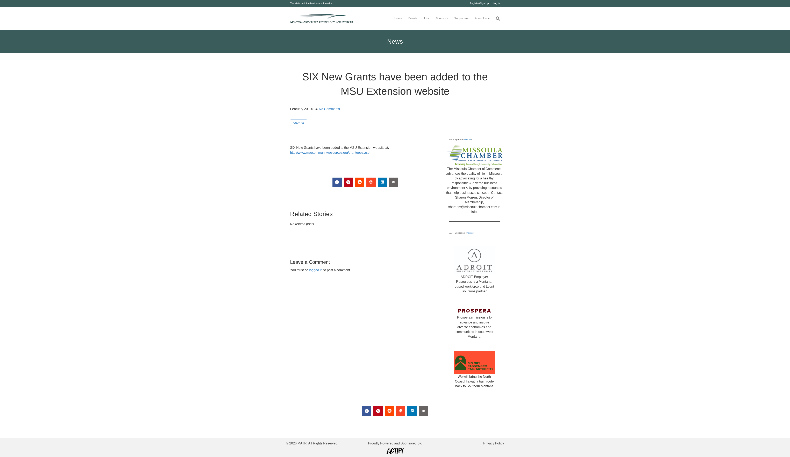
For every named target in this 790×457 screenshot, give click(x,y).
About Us (481, 18)
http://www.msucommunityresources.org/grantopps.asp (329, 152)
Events (412, 18)
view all (467, 139)
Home (398, 18)
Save (297, 123)
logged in (316, 270)
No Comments (329, 109)
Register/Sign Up (479, 3)
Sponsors (442, 18)
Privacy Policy (493, 443)
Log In (496, 3)
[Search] (496, 18)
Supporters (461, 18)
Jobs (426, 18)
